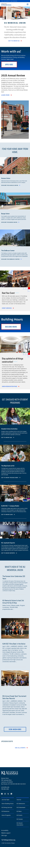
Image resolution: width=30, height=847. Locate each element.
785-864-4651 (5, 789)
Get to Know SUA (6, 437)
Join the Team (5, 800)
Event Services (7, 308)
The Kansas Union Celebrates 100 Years (13, 577)
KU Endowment (21, 807)
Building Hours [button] (11, 327)
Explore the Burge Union (9, 222)
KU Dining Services (7, 807)
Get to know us (14, 41)
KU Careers (20, 819)
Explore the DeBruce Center (10, 259)
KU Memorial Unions (6, 5)
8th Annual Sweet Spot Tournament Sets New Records (14, 697)
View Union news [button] (15, 729)
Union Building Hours (8, 803)
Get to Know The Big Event (10, 477)
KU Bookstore (5, 811)
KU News (19, 811)
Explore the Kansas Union (9, 185)
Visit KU (19, 800)
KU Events (19, 815)
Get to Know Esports (8, 553)
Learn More (5, 95)
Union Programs (6, 815)
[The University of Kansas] (9, 774)
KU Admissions (21, 803)
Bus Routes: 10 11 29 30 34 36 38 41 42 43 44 (13, 784)
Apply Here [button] (9, 64)
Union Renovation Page (9, 386)
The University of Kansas (10, 843)
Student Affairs (4, 3)
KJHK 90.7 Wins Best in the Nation (13, 644)
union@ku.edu (5, 787)
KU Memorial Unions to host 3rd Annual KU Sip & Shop (13, 601)
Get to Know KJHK (7, 514)
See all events (20, 748)
